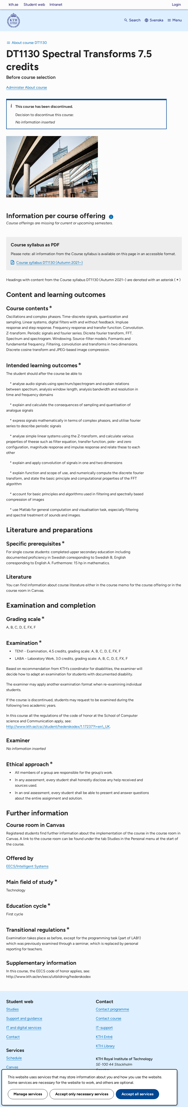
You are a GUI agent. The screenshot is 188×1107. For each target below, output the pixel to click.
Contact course (108, 1018)
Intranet (56, 4)
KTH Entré (104, 1037)
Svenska (156, 20)
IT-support (104, 1027)
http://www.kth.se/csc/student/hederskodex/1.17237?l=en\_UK (58, 726)
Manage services (28, 1094)
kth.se (13, 4)
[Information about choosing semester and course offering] (111, 217)
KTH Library (105, 1046)
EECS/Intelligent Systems (27, 866)
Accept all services (137, 1094)
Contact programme (112, 1009)
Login (176, 4)
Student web (34, 4)
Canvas (12, 1067)
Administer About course (26, 87)
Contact (13, 1037)
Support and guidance (24, 1018)
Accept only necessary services (81, 1094)
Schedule (14, 1058)
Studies (12, 1009)
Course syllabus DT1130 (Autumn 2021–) (49, 262)
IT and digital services (23, 1027)
